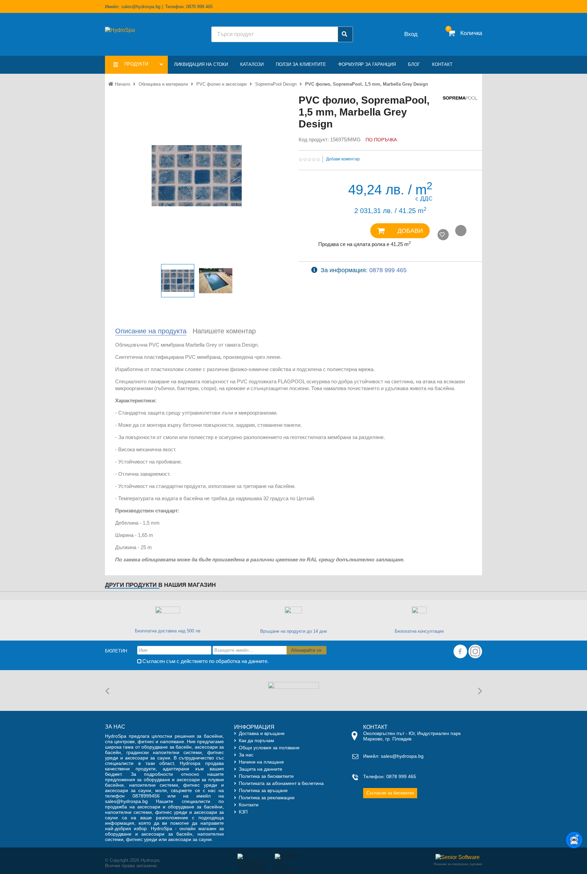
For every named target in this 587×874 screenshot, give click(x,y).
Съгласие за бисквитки (390, 793)
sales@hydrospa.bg (140, 6)
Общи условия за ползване (269, 747)
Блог (414, 64)
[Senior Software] (457, 857)
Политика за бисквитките (266, 776)
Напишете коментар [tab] (224, 331)
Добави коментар (343, 159)
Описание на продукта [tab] (150, 331)
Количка (471, 33)
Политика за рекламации (267, 797)
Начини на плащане (261, 762)
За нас (246, 754)
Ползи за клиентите (301, 64)
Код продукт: (314, 139)
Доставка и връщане (262, 733)
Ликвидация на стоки (201, 64)
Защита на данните (260, 769)
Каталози (252, 64)
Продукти (136, 64)
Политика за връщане (263, 790)
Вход (410, 34)
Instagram (475, 651)
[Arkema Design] (293, 690)
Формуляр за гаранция (367, 64)
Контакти (249, 804)
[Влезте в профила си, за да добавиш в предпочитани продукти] (443, 234)
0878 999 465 (388, 270)
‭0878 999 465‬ (199, 6)
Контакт (442, 64)
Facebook (460, 651)
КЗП (243, 812)
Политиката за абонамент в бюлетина (281, 783)
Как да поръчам (256, 740)
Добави (409, 230)
